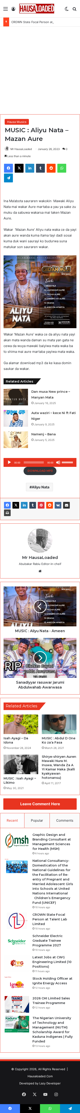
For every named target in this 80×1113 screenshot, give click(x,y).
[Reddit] (49, 505)
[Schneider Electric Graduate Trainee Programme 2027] (17, 942)
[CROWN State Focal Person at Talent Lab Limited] (17, 920)
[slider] (68, 462)
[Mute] (58, 462)
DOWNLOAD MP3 (40, 470)
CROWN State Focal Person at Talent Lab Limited (45, 22)
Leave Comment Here (40, 804)
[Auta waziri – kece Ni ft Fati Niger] (16, 418)
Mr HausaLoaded (21, 149)
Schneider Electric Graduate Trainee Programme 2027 (47, 940)
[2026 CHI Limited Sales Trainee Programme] (17, 1004)
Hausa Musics (16, 122)
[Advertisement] (40, 71)
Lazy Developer (50, 1083)
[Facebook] (7, 505)
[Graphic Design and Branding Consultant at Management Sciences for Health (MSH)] (17, 841)
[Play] (9, 462)
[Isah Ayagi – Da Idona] (21, 724)
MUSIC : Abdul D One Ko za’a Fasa (58, 740)
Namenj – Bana (43, 434)
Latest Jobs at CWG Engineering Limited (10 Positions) (52, 962)
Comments (64, 820)
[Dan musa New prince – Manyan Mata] (16, 397)
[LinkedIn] (24, 505)
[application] (40, 462)
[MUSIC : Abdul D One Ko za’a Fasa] (59, 724)
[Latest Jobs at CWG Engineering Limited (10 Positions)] (17, 963)
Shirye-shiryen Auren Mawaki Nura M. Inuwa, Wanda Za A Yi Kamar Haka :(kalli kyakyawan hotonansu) (59, 767)
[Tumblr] (32, 505)
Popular (37, 820)
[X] (15, 505)
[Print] (7, 512)
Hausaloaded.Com (40, 1076)
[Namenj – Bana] (16, 439)
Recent (12, 820)
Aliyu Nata (40, 487)
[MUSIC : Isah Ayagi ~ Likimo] (21, 764)
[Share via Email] (66, 505)
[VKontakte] (58, 505)
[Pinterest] (41, 505)
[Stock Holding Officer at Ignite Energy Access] (17, 984)
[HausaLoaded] (36, 8)
